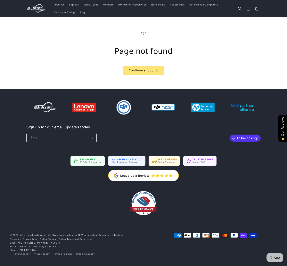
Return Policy (39, 239)
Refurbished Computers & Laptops (104, 235)
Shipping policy (85, 254)
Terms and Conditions (79, 239)
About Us (45, 235)
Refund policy (22, 254)
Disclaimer (16, 239)
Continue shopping (143, 70)
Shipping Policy (57, 239)
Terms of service (62, 254)
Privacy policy (42, 254)
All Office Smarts (30, 235)
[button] (240, 8)
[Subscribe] (92, 137)
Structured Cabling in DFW (67, 235)
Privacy (27, 239)
